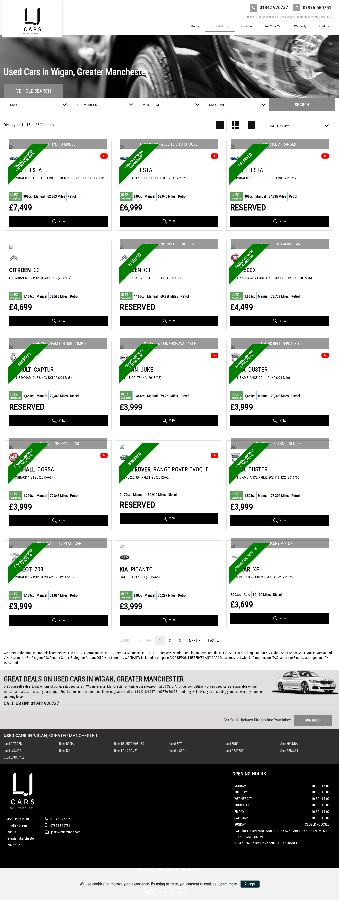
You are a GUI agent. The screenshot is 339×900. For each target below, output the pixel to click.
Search (302, 104)
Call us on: (31, 703)
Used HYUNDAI (289, 743)
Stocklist (217, 26)
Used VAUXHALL (14, 757)
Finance (246, 26)
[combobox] (37, 104)
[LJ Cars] (32, 20)
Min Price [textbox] (151, 104)
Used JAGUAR (12, 750)
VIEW (61, 221)
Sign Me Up (313, 720)
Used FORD (231, 743)
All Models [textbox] (86, 104)
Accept (249, 884)
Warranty (300, 26)
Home (195, 26)
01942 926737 (273, 7)
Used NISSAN (178, 750)
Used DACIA (66, 743)
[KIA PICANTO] (169, 546)
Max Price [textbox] (218, 104)
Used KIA (64, 750)
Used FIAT (176, 743)
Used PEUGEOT (234, 750)
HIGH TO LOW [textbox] (278, 125)
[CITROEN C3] (58, 247)
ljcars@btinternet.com (65, 832)
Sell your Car (273, 26)
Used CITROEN (13, 743)
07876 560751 (316, 7)
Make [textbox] (15, 104)
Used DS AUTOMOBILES (129, 743)
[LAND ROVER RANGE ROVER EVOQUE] (169, 447)
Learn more (227, 884)
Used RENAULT (289, 750)
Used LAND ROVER (125, 750)
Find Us (324, 26)
